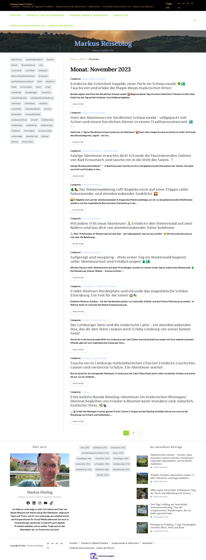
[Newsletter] (192, 3)
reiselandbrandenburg (42, 98)
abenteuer (17, 59)
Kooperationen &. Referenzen (71, 6)
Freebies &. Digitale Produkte (37, 6)
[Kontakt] (179, 3)
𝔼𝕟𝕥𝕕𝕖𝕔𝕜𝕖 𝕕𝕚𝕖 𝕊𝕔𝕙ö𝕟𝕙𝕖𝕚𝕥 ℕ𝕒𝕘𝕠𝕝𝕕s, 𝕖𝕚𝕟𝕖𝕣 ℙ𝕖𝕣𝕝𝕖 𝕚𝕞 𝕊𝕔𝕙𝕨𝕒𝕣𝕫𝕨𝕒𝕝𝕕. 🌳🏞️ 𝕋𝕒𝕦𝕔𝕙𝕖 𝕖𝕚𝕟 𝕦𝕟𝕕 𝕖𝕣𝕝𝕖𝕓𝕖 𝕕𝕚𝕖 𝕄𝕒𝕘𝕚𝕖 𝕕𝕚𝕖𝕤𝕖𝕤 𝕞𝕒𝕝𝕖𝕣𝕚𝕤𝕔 (127, 86)
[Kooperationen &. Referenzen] (188, 3)
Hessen (86, 320)
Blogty (40, 545)
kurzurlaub (26, 87)
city (41, 65)
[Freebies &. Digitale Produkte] (183, 3)
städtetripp (46, 125)
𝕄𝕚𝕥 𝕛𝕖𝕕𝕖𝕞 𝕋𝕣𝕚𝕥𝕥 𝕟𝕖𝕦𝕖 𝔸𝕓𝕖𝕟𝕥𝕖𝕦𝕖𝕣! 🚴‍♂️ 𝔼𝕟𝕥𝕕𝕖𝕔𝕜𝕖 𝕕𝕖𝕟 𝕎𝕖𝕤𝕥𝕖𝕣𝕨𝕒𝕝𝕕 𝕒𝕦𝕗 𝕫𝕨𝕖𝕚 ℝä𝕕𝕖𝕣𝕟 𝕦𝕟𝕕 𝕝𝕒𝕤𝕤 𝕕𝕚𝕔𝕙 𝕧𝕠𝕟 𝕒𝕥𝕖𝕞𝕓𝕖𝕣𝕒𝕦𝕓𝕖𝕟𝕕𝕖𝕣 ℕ (131, 225)
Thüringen (88, 286)
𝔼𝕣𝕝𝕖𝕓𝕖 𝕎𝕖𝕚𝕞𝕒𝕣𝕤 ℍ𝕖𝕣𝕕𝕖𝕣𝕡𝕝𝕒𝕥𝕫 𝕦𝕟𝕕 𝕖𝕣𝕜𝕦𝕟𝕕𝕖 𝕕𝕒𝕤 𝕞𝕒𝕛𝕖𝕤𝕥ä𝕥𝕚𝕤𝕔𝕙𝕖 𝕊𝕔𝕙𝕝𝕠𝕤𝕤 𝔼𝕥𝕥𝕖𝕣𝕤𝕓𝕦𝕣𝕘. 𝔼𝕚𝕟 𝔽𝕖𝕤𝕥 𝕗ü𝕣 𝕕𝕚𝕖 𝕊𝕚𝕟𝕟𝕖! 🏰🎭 (129, 293)
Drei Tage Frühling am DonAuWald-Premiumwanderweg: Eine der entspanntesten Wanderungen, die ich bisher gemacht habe (170, 509)
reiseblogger (31, 92)
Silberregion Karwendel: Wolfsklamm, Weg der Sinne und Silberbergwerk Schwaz (173, 492)
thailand (16, 131)
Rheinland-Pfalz (91, 151)
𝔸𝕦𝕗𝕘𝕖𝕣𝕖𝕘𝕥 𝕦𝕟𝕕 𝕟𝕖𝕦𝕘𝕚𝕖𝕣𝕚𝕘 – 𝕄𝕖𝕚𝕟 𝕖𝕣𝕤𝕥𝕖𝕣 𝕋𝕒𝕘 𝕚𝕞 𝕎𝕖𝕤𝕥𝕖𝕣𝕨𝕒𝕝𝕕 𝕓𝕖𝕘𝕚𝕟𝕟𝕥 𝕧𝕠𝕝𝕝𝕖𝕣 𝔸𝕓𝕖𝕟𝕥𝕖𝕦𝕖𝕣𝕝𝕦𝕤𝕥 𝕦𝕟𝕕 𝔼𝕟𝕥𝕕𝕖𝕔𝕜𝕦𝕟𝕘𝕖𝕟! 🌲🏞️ (128, 259)
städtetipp (17, 125)
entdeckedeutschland (22, 81)
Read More (78, 104)
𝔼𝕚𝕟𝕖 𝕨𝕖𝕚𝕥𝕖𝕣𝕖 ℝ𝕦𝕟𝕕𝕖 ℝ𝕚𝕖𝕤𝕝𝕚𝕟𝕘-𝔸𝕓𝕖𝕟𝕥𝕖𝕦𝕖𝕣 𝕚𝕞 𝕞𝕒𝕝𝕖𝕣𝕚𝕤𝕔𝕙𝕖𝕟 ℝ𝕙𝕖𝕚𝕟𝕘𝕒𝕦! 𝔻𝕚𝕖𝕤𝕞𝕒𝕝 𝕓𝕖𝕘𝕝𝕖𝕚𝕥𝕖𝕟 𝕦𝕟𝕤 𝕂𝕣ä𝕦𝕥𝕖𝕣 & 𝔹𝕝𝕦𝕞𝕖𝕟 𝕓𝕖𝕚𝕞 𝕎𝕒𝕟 (132, 401)
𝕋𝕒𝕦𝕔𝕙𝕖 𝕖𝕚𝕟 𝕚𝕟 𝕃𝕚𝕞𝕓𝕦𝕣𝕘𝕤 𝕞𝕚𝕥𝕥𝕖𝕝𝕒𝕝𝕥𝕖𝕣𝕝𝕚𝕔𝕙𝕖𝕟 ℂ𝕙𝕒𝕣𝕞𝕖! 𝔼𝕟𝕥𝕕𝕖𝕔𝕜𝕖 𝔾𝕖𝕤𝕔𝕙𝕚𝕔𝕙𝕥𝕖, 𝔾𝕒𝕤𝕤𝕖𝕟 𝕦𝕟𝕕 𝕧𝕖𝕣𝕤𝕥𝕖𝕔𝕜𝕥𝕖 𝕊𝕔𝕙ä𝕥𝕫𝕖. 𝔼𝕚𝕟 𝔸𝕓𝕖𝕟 (133, 365)
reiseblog (16, 92)
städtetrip (31, 125)
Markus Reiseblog (103, 43)
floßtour (50, 81)
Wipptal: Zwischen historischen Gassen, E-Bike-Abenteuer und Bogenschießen (172, 476)
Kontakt (16, 6)
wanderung (31, 136)
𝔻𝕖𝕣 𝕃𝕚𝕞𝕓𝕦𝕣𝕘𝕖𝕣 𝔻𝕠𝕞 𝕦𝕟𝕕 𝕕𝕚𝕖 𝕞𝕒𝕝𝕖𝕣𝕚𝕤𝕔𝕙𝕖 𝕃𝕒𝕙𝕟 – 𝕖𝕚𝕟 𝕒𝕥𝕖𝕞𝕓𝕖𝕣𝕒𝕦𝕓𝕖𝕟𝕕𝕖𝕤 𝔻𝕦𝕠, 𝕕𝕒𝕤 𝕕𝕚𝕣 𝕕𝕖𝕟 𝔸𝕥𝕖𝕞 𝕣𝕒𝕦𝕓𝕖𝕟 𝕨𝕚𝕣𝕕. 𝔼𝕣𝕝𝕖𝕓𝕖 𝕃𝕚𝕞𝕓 (130, 329)
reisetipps (30, 103)
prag (48, 87)
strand (34, 120)
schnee (47, 109)
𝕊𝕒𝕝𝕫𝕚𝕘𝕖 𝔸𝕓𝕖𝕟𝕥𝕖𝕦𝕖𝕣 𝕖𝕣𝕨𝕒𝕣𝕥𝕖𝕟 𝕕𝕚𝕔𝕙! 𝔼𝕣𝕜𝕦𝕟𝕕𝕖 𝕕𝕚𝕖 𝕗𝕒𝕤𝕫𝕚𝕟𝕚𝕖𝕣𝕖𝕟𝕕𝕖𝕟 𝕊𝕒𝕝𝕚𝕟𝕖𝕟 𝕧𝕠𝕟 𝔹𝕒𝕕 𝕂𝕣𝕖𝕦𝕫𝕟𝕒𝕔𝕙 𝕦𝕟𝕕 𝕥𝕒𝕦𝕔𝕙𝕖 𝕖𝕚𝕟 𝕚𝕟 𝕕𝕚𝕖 (130, 158)
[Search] (195, 20)
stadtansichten (19, 120)
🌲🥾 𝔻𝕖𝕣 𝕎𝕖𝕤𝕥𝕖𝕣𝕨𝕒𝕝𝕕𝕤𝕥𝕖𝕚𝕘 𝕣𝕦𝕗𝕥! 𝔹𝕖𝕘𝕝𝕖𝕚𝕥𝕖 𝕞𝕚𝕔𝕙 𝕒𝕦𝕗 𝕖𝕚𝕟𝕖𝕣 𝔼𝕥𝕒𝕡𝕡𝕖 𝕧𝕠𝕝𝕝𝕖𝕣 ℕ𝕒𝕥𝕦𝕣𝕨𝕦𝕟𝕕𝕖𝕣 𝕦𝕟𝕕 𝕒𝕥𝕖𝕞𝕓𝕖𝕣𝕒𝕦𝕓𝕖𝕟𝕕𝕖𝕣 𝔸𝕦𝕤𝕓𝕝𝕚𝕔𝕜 (129, 191)
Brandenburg (28, 65)
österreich (27, 141)
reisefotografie (19, 98)
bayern (50, 59)
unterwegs (17, 136)
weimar (45, 136)
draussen (43, 76)
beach (15, 65)
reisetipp (16, 103)
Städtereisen (111, 151)
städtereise (47, 120)
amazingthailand (34, 59)
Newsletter (94, 6)
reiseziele (16, 109)
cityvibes (30, 70)
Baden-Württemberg (94, 79)
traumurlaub (45, 131)
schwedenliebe (33, 114)
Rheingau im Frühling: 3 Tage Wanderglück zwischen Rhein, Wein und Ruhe (173, 526)
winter (15, 141)
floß (39, 81)
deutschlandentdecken (23, 76)
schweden (16, 114)
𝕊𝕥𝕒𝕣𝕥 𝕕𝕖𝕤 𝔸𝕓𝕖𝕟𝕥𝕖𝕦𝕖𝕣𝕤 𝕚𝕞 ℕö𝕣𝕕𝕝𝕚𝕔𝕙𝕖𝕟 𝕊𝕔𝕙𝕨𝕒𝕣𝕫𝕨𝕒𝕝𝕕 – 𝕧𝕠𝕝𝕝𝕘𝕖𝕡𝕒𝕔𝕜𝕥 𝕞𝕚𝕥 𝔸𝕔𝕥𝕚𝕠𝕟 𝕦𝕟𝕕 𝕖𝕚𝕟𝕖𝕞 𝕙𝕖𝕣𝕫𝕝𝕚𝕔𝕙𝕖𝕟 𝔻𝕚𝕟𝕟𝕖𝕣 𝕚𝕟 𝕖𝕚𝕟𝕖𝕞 (131, 122)
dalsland (43, 70)
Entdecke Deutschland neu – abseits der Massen (128, 6)
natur (39, 87)
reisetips (43, 103)
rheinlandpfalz (32, 109)
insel (14, 87)
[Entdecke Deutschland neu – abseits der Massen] (179, 7)
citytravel (16, 70)
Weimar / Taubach (107, 286)
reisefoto (46, 92)
